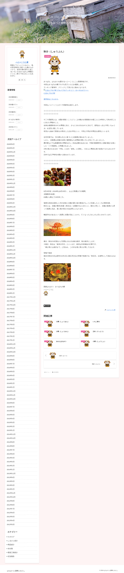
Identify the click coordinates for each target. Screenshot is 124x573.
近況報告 (48, 305)
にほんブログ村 (49, 93)
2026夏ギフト (13, 104)
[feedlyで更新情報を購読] (22, 80)
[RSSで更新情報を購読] (25, 80)
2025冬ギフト (13, 127)
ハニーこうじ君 (22, 62)
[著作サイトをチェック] (19, 80)
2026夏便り (12, 112)
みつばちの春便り (14, 119)
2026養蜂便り (13, 97)
